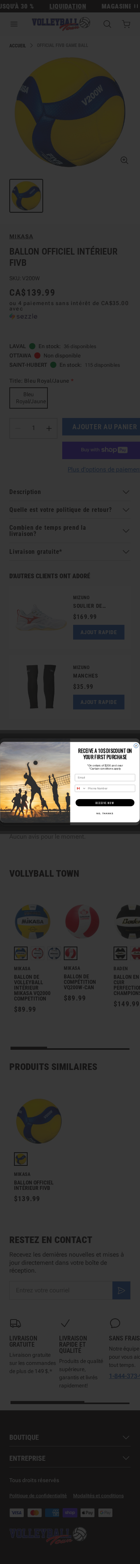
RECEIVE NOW (105, 802)
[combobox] (80, 788)
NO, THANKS (105, 813)
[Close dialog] (136, 746)
